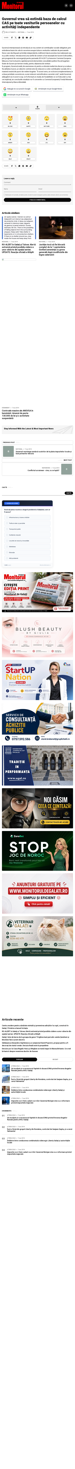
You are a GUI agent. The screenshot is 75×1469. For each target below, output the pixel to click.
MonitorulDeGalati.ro (45, 565)
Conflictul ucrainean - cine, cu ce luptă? (43, 470)
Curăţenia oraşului (15, 535)
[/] (66, 5)
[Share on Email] (27, 37)
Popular (19, 1059)
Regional (5, 241)
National (21, 32)
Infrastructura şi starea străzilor (19, 517)
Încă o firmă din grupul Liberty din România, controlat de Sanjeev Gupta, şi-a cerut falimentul (41, 1080)
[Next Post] (66, 469)
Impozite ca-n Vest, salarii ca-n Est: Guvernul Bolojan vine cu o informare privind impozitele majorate (40, 1102)
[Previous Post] (8, 451)
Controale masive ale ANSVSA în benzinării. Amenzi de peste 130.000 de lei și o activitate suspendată (17, 414)
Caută (68, 493)
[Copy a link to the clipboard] (30, 37)
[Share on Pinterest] (23, 37)
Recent (55, 1059)
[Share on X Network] (15, 37)
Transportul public (15, 529)
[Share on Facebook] (12, 37)
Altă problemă (13, 558)
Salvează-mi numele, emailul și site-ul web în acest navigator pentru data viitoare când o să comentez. (36, 195)
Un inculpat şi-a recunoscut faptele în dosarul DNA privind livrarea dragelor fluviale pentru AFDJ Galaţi (41, 1070)
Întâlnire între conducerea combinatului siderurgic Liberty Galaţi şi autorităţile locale (38, 1091)
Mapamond (46, 468)
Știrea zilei (15, 1066)
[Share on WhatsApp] (19, 37)
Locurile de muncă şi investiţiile (19, 541)
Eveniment (6, 408)
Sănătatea (12, 546)
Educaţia (12, 552)
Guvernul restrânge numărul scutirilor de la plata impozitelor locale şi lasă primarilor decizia (44, 453)
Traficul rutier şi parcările (17, 523)
